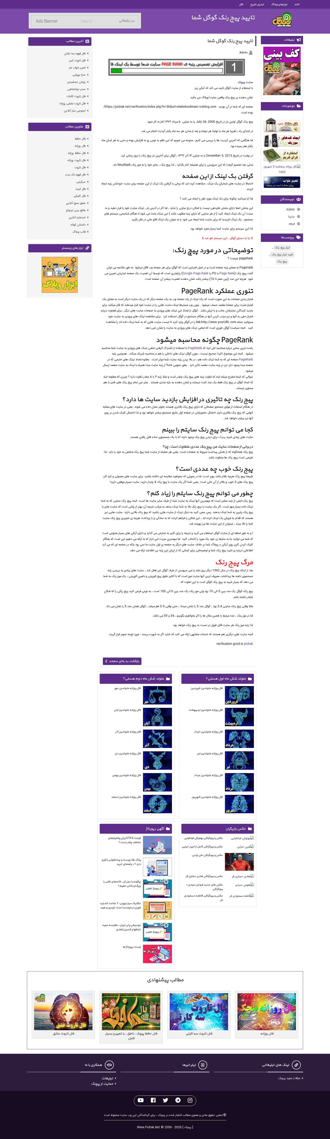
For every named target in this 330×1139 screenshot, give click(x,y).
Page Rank (227, 273)
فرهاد (292, 224)
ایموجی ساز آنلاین (75, 110)
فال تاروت (80, 167)
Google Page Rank (195, 273)
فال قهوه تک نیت (75, 174)
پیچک (241, 82)
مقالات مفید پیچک (289, 1078)
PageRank (195, 348)
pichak (248, 644)
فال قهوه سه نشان (75, 53)
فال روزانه (80, 146)
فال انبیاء (80, 189)
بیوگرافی (218, 828)
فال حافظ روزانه (77, 153)
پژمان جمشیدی (76, 82)
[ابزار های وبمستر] (60, 275)
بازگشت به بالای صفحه (124, 661)
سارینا (292, 216)
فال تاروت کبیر (77, 60)
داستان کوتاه (78, 224)
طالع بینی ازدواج (76, 210)
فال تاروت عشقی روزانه (72, 103)
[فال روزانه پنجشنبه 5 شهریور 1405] (282, 170)
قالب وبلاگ (79, 232)
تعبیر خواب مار (77, 68)
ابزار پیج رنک (282, 247)
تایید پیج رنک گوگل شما (223, 17)
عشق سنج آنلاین (76, 203)
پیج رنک (282, 261)
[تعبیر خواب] (282, 183)
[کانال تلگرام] (178, 1101)
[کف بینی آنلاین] (282, 71)
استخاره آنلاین (77, 217)
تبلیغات (107, 1078)
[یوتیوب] (140, 1101)
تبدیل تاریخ (257, 4)
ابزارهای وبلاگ (279, 4)
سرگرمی (81, 181)
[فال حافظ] (282, 126)
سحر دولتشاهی (76, 89)
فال (241, 4)
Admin (291, 209)
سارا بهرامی (79, 75)
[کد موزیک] (282, 141)
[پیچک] (282, 19)
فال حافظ (80, 139)
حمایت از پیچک (102, 1084)
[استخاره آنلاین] (282, 156)
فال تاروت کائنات (76, 96)
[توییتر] (165, 1101)
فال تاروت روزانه (77, 160)
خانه (296, 4)
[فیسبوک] (153, 1101)
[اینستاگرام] (190, 1101)
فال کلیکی (80, 196)
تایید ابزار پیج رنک (282, 254)
